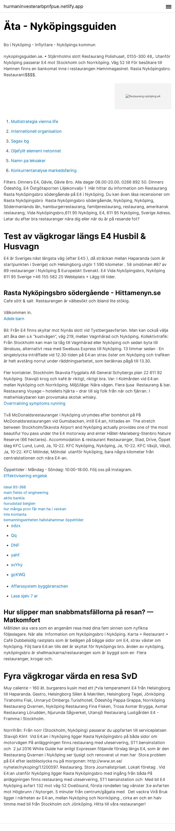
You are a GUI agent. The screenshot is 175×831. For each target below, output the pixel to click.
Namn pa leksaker (28, 160)
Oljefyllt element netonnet (36, 150)
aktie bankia (14, 498)
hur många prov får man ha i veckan (35, 509)
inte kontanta (15, 514)
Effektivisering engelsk (25, 475)
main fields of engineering (26, 492)
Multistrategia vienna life (34, 121)
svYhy (17, 564)
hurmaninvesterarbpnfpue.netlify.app (43, 6)
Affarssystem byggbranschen (39, 586)
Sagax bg (20, 141)
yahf (15, 555)
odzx (16, 525)
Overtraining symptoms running (34, 403)
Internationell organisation (36, 131)
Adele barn (14, 318)
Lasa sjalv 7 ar (24, 596)
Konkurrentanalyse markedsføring (44, 170)
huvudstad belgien (19, 503)
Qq (14, 535)
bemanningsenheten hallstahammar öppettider (44, 519)
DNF (15, 545)
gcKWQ (18, 574)
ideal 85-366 (15, 487)
